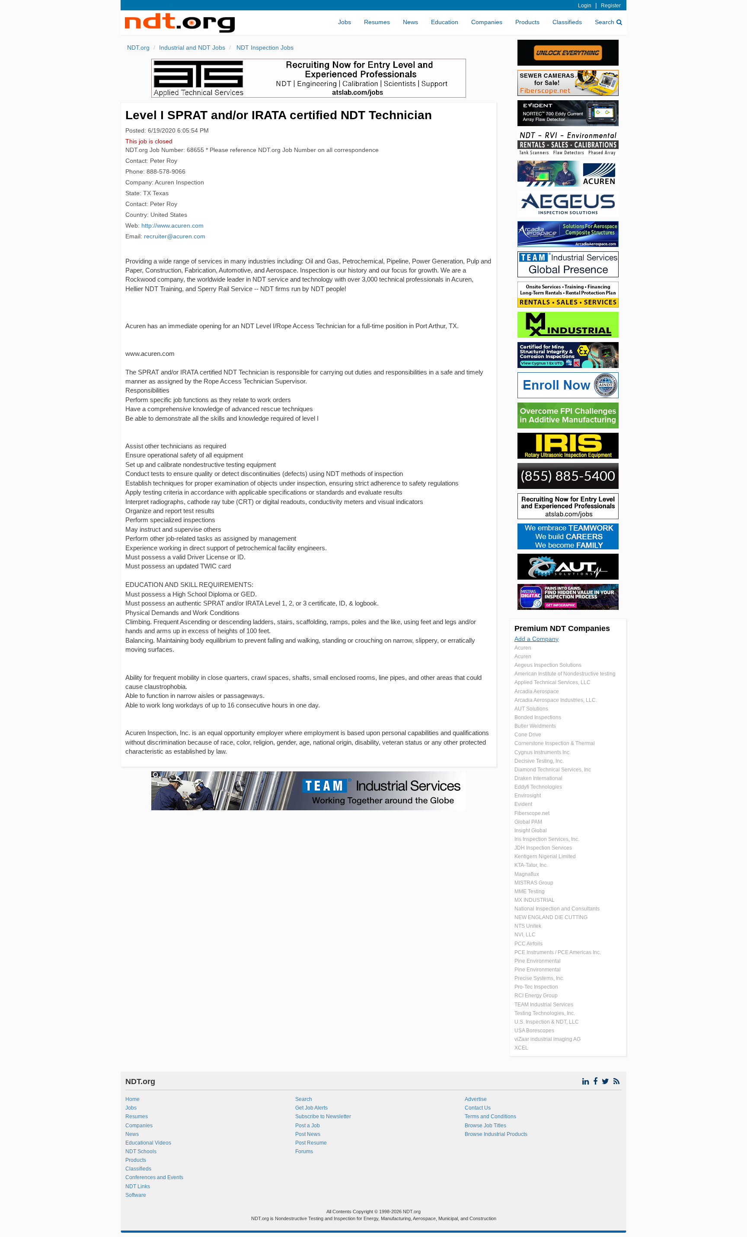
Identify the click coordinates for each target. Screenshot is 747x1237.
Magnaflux (526, 874)
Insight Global (530, 831)
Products (527, 22)
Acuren (522, 648)
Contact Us (478, 1108)
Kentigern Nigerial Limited (545, 856)
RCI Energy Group (536, 996)
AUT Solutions (531, 709)
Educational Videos (148, 1143)
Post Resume (311, 1143)
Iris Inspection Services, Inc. (546, 839)
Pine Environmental (537, 961)
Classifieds (567, 22)
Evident (523, 804)
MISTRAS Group (533, 883)
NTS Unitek (527, 926)
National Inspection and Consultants (557, 909)
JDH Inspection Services (543, 848)
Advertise (476, 1099)
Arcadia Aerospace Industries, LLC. (555, 700)
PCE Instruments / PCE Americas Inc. (557, 952)
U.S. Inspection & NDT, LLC (546, 1022)
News (410, 22)
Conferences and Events (154, 1177)
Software (135, 1195)
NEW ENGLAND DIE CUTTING (550, 917)
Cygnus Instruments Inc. (542, 752)
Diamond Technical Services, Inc (552, 770)
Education (444, 22)
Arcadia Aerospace (536, 691)
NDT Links (137, 1186)
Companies (486, 22)
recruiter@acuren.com (174, 236)
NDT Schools (140, 1151)
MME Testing (529, 891)
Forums (304, 1151)
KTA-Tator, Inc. (531, 865)
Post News (307, 1134)
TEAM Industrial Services (543, 1005)
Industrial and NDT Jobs (192, 47)
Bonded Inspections (537, 717)
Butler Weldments (535, 726)
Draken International (538, 778)
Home (132, 1099)
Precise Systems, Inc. (539, 978)
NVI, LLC (525, 935)
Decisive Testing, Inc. (539, 761)
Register (611, 6)
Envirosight (527, 796)
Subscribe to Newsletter (323, 1116)
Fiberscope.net (531, 813)
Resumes (377, 22)
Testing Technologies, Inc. (544, 1013)
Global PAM (528, 822)
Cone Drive (527, 735)
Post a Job (307, 1126)
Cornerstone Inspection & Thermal (554, 743)
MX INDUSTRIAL (534, 900)
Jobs (344, 22)
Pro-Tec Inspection (536, 987)
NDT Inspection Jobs (264, 47)
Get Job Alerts (311, 1108)
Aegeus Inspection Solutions (547, 665)
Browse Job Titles (485, 1126)
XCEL (521, 1048)
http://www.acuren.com (172, 225)
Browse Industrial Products (496, 1134)
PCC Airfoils (528, 944)
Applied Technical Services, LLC (552, 682)
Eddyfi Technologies (538, 787)
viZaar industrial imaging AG (547, 1039)
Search (604, 22)
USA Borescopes (534, 1031)
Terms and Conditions (490, 1116)
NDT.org (138, 47)
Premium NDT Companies (562, 628)
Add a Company (536, 638)
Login (584, 6)
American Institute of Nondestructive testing (565, 674)
